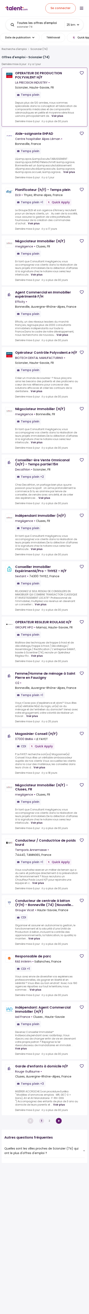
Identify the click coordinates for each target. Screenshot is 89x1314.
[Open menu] (81, 8)
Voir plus (57, 116)
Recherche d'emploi (14, 49)
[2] (59, 1121)
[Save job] (82, 73)
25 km (71, 25)
